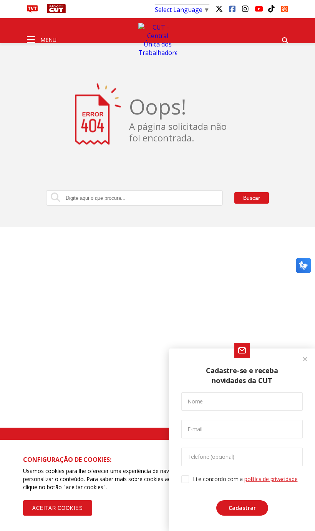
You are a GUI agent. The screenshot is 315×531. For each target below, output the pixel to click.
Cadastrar (242, 507)
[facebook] (232, 8)
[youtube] (258, 8)
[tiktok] (271, 8)
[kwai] (284, 8)
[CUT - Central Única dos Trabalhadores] (157, 40)
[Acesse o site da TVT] (32, 11)
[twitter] (219, 8)
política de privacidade (270, 479)
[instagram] (245, 8)
